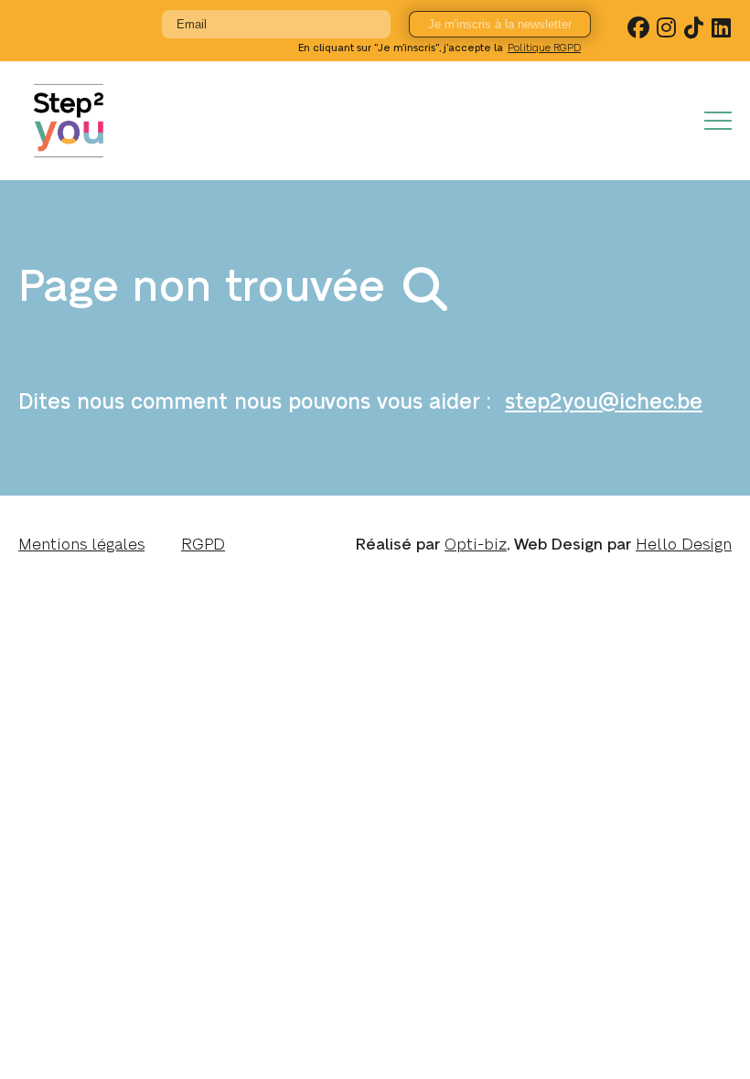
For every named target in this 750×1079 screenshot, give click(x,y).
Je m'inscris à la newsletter (500, 24)
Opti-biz (476, 544)
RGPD (203, 544)
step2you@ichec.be (603, 402)
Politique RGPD (544, 48)
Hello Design (684, 544)
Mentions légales (81, 544)
